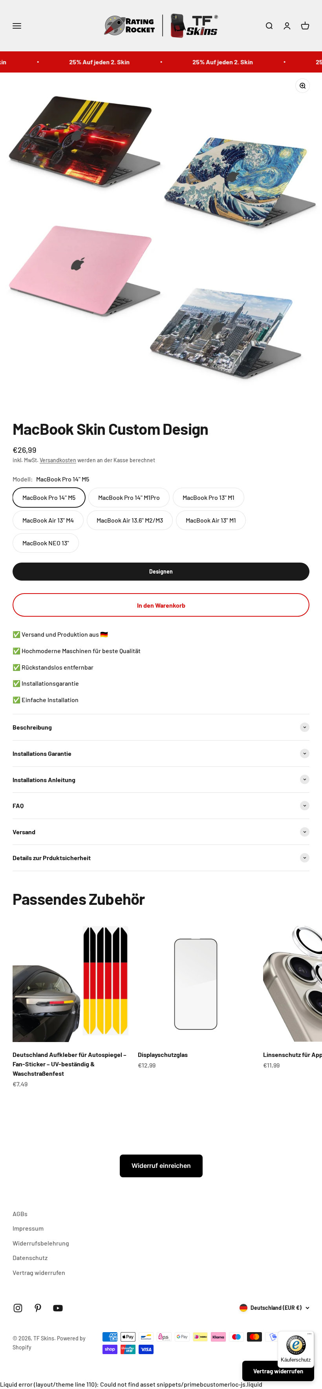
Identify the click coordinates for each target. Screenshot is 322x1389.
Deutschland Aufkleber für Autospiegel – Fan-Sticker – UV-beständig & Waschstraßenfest (69, 1064)
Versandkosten (58, 460)
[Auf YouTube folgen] (58, 1308)
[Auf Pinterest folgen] (38, 1308)
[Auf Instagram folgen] (18, 1308)
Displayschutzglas (163, 1054)
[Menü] (309, 1335)
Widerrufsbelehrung (41, 1243)
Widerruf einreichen (161, 1165)
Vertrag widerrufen (39, 1272)
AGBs (20, 1213)
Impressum (28, 1228)
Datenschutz (30, 1257)
